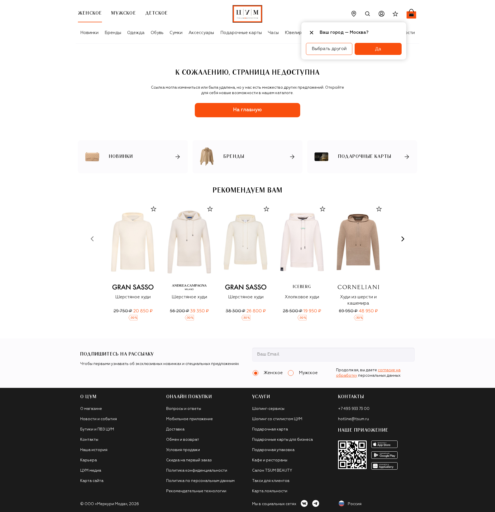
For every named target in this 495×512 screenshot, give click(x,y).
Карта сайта (91, 481)
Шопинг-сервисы (268, 409)
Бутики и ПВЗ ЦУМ (97, 429)
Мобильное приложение (189, 419)
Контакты (89, 440)
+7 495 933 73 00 (354, 409)
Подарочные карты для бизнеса (282, 440)
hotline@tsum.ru (353, 419)
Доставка (175, 429)
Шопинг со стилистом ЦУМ (277, 419)
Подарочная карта (270, 429)
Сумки (176, 33)
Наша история (93, 450)
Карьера (88, 460)
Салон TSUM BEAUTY (272, 471)
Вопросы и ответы (183, 409)
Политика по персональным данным (200, 481)
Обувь (157, 33)
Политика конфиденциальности (196, 471)
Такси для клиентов (271, 481)
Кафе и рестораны (269, 460)
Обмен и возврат (182, 440)
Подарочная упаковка (273, 450)
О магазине (91, 409)
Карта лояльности (269, 491)
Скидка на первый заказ (189, 460)
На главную (247, 110)
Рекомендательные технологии (196, 491)
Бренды (113, 33)
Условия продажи (183, 450)
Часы (273, 33)
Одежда (136, 33)
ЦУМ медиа (90, 471)
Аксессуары (201, 33)
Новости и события (98, 419)
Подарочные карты (241, 33)
